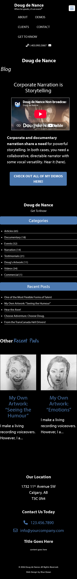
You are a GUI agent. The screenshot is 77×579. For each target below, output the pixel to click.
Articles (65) (11, 231)
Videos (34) (11, 268)
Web (28, 572)
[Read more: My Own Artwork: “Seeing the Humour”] (18, 371)
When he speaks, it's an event (28, 8)
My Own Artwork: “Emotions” (58, 403)
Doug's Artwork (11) (16, 262)
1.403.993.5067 (38, 45)
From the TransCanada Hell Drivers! (25, 322)
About (23, 17)
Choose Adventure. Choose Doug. (24, 316)
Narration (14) (12, 249)
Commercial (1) (13, 274)
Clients (23, 27)
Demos (40, 17)
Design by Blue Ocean (41, 572)
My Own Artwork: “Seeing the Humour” (27, 303)
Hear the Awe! (12, 309)
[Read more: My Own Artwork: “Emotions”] (59, 371)
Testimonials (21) (14, 256)
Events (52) (10, 243)
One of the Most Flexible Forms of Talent (28, 297)
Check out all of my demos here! (38, 179)
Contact (43, 27)
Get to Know (27, 37)
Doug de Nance (29, 5)
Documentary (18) (15, 237)
